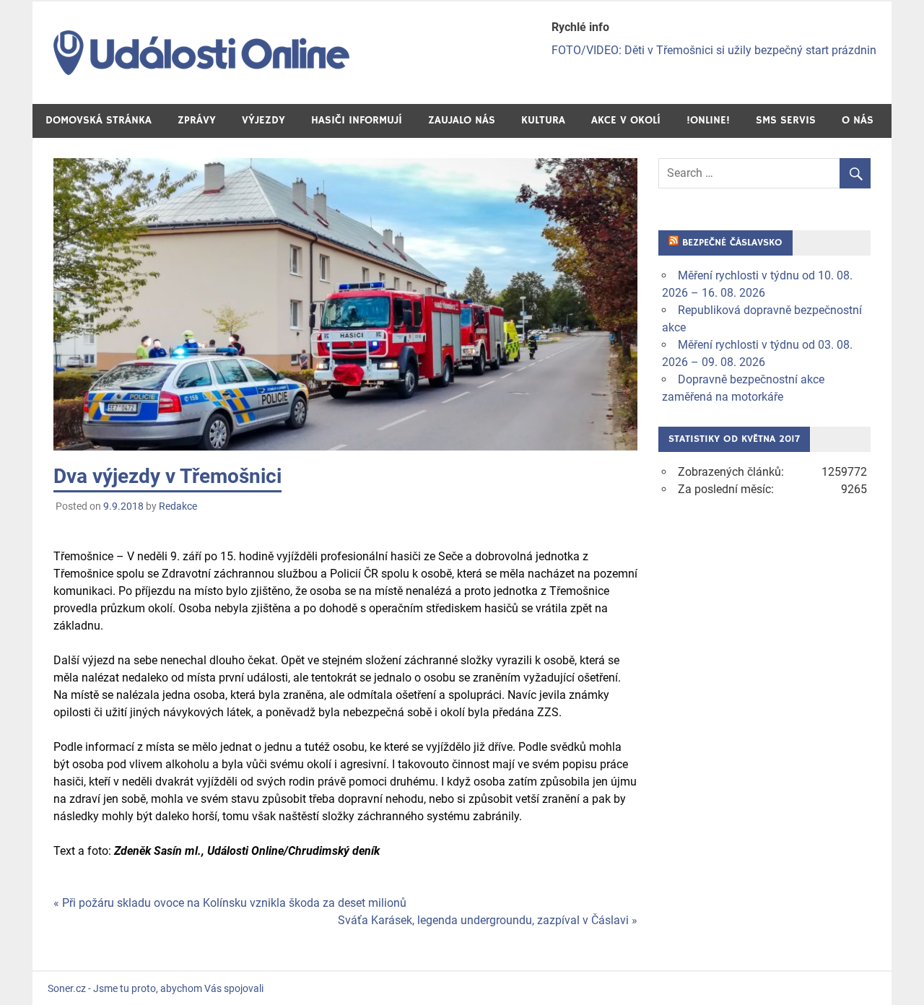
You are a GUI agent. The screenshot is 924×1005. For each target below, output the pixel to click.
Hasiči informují (356, 120)
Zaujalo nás (461, 120)
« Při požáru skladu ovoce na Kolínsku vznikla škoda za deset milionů (229, 903)
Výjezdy (263, 120)
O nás (857, 120)
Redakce (178, 506)
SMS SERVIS (786, 120)
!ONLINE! (708, 120)
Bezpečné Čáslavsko (732, 242)
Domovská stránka (98, 120)
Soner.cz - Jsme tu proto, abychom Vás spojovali (155, 988)
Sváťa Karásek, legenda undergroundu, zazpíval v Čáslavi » (487, 920)
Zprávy (197, 120)
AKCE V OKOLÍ (626, 120)
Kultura (543, 120)
